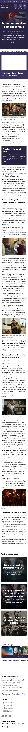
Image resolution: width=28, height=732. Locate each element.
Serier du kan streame (8, 702)
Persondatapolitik (7, 711)
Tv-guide (5, 703)
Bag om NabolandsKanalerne (10, 707)
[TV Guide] (20, 6)
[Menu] (25, 6)
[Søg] (15, 6)
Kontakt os (5, 710)
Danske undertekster (8, 708)
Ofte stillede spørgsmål (9, 705)
